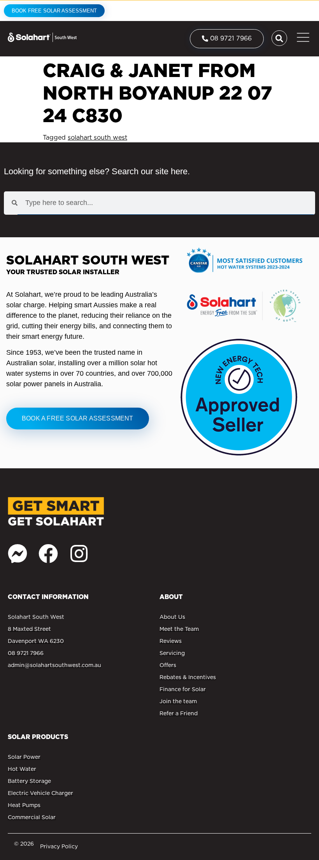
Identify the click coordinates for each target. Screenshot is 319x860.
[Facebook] (48, 553)
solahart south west (97, 137)
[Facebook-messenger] (17, 553)
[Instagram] (79, 553)
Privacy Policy (59, 846)
